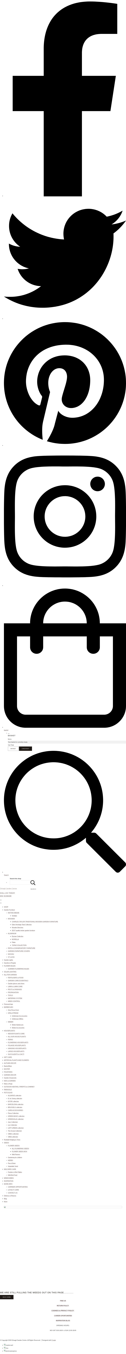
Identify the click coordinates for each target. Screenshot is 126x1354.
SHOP (6, 907)
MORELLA (15, 939)
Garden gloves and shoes (16, 983)
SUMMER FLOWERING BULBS (18, 969)
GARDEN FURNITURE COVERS (19, 951)
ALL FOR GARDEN (10, 974)
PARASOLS (8, 1089)
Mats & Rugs (8, 1084)
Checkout (25, 748)
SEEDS (6, 1142)
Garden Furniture (9, 910)
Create (53, 1340)
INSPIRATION (8, 1181)
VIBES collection (13, 1134)
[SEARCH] (33, 882)
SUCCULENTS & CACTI (16, 1054)
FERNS (10, 1039)
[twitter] (65, 318)
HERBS (10, 1160)
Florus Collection (13, 1113)
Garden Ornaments (10, 1078)
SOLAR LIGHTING (10, 972)
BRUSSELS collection (15, 1107)
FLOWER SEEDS (14, 1145)
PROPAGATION (13, 992)
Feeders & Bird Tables (15, 1172)
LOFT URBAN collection (16, 1128)
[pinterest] (65, 445)
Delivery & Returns (10, 1196)
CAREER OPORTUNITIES (63, 1315)
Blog (5, 1198)
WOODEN (11, 918)
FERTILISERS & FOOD (15, 977)
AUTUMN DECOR (10, 1063)
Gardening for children (15, 1157)
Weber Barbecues (17, 1025)
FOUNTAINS (8, 1072)
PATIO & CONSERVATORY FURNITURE (21, 948)
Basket (13, 748)
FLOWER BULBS (9, 966)
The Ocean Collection (15, 1131)
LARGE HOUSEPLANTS (16, 1051)
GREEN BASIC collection (16, 1116)
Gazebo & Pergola (10, 963)
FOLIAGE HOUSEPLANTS (17, 1045)
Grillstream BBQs (17, 1019)
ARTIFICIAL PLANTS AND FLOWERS (16, 1060)
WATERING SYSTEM (15, 998)
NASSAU (11, 954)
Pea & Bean (12, 1163)
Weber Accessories (18, 1028)
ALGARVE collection (14, 1095)
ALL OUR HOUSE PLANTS (17, 1036)
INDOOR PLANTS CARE (16, 1033)
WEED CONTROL (14, 1001)
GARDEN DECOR (10, 1075)
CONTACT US (12, 1193)
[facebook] (65, 196)
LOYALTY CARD (13, 1190)
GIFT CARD (8, 1057)
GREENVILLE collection (16, 1119)
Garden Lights (8, 960)
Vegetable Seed (13, 1166)
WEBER (10, 1022)
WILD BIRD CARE (10, 1169)
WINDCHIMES (9, 1178)
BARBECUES (8, 1007)
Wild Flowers (16, 1154)
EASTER (7, 1069)
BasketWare (8, 1066)
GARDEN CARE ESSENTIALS (18, 980)
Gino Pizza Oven (13, 1010)
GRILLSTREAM (13, 1013)
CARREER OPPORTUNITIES (18, 1187)
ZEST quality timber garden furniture (23, 930)
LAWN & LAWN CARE (15, 986)
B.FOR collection (13, 1101)
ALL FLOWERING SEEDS (20, 1148)
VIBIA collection (13, 1137)
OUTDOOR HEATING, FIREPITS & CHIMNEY (19, 1086)
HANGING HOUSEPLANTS (17, 1048)
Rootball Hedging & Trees (12, 1140)
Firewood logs (8, 1004)
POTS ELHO (8, 1092)
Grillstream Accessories (19, 1016)
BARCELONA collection (15, 1104)
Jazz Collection (13, 1122)
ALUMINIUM (12, 933)
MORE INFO (8, 1184)
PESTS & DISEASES (15, 989)
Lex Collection (12, 1125)
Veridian (14, 916)
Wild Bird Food (12, 1175)
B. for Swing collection (15, 1098)
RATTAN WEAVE (13, 913)
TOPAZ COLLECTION (19, 945)
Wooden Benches (17, 927)
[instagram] (65, 585)
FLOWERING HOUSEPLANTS (18, 1042)
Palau (13, 942)
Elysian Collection (17, 936)
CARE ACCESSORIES (15, 1110)
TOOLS (10, 995)
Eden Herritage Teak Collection (22, 924)
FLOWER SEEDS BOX (19, 1151)
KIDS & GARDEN (10, 1081)
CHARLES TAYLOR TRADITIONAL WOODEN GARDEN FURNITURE (35, 921)
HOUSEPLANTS (9, 1030)
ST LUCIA (11, 957)
